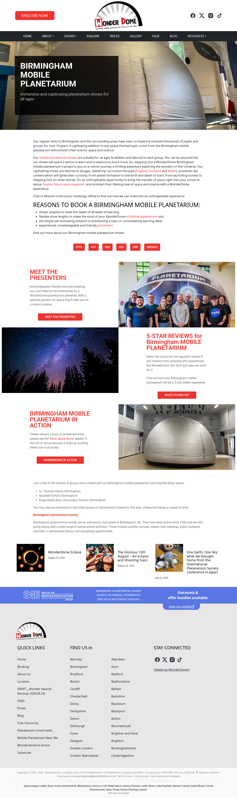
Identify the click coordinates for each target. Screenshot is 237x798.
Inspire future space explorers (64, 184)
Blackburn (118, 704)
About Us (23, 674)
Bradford (76, 674)
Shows (69, 36)
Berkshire (118, 696)
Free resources (27, 723)
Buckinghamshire (123, 748)
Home (27, 36)
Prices (114, 36)
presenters (105, 225)
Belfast (116, 689)
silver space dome (62, 438)
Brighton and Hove (124, 733)
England (141, 171)
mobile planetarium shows (58, 158)
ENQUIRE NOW (35, 15)
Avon (114, 667)
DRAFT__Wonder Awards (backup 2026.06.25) (34, 691)
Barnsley (76, 659)
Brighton (117, 741)
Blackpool (118, 711)
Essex (74, 733)
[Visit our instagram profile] (210, 15)
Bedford (117, 674)
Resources (196, 36)
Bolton (116, 719)
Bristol (74, 681)
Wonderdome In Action (33, 745)
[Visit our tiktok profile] (219, 15)
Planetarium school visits (34, 730)
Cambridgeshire (122, 756)
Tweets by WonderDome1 (172, 670)
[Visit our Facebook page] (193, 15)
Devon (74, 719)
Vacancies (24, 753)
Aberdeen (118, 659)
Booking (23, 667)
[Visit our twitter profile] (202, 15)
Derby (74, 704)
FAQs (155, 36)
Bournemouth (121, 726)
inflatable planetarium (142, 216)
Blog (173, 36)
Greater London (81, 748)
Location (23, 681)
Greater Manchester (84, 756)
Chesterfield (78, 696)
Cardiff (75, 689)
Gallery (136, 36)
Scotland (155, 171)
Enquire (93, 36)
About (47, 36)
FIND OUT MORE (180, 606)
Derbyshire (78, 711)
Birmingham (79, 667)
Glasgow (76, 741)
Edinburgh (77, 726)
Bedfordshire (120, 681)
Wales (172, 171)
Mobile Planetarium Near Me (37, 738)
